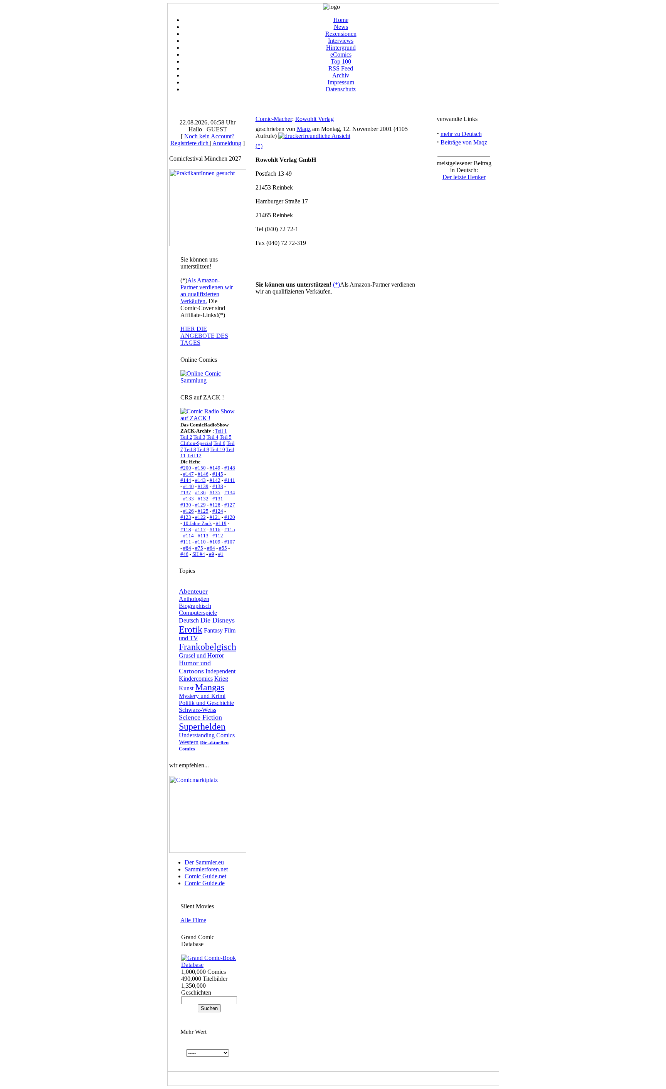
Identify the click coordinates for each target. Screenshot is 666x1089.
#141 (229, 480)
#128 (215, 505)
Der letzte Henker (464, 177)
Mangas (209, 687)
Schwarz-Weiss (197, 709)
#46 (184, 554)
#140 (188, 486)
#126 (188, 511)
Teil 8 (190, 449)
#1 (221, 554)
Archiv (340, 75)
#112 (217, 536)
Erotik (190, 629)
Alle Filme (193, 920)
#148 (229, 468)
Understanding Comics (207, 735)
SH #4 (198, 554)
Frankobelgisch (207, 647)
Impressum (341, 82)
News (341, 26)
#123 (185, 517)
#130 (185, 505)
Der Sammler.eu (204, 862)
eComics (341, 54)
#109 (215, 542)
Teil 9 (203, 449)
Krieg (221, 678)
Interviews (340, 40)
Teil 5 (226, 437)
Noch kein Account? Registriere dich (202, 139)
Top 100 (341, 61)
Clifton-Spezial (196, 443)
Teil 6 (219, 443)
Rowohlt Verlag (314, 119)
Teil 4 (213, 437)
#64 (211, 548)
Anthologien (194, 599)
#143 (200, 480)
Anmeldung (226, 143)
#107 (229, 542)
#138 (217, 486)
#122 (200, 517)
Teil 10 (217, 449)
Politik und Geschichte (206, 703)
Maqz (304, 129)
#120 (229, 517)
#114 (188, 536)
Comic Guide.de (205, 883)
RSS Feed (340, 68)
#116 (215, 529)
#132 (203, 499)
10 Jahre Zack (197, 523)
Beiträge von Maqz (464, 142)
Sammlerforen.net (206, 869)
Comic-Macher (274, 119)
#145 (217, 474)
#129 (200, 505)
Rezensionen (341, 33)
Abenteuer (193, 591)
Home (340, 20)
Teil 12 (194, 455)
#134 (229, 492)
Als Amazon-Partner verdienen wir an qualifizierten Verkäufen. (206, 290)
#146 (203, 474)
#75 (199, 548)
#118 (185, 529)
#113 (203, 536)
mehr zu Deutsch (461, 134)
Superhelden (202, 727)
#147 (188, 474)
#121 (215, 517)
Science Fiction (200, 717)
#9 (211, 554)
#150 (200, 468)
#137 (185, 492)
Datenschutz (341, 89)
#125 (203, 511)
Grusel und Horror (201, 655)
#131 (217, 499)
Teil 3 (199, 437)
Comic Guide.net (205, 876)
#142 (215, 480)
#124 (217, 511)
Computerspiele (198, 612)
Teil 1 (221, 431)
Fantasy (213, 630)
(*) (259, 146)
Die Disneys (217, 620)
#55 (223, 548)
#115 (229, 529)
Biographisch (195, 605)
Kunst (186, 688)
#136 (200, 492)
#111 (185, 542)
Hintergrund (341, 47)
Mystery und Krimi (202, 696)
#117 (200, 529)
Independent (220, 671)
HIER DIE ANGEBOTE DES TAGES (204, 336)
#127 (229, 505)
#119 (221, 523)
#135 (215, 492)
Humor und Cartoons (195, 667)
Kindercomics (196, 678)
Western (188, 742)
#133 (188, 499)
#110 (200, 542)
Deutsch (189, 620)
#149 (215, 468)
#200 (185, 468)
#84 (187, 548)
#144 (185, 480)
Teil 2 (186, 437)
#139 (203, 486)
